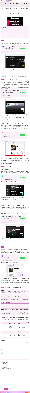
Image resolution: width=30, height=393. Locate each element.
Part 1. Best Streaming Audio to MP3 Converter (7, 29)
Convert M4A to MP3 (4, 363)
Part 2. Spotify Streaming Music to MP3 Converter (7, 30)
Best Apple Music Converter (4, 367)
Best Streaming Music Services (5, 362)
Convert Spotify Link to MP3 (4, 361)
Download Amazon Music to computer (7, 217)
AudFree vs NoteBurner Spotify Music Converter (6, 368)
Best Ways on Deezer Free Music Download (6, 366)
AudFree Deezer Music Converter (6, 249)
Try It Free (23, 48)
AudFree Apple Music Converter (14, 126)
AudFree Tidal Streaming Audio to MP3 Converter (8, 168)
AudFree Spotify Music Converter (13, 82)
